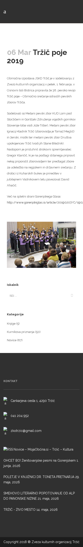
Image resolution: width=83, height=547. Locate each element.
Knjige (11, 323)
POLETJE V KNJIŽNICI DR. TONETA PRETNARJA (38, 477)
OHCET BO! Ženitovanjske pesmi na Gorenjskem (39, 460)
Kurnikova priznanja (20, 332)
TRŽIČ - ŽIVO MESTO (19, 509)
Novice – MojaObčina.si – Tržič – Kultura (43, 449)
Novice (11, 340)
